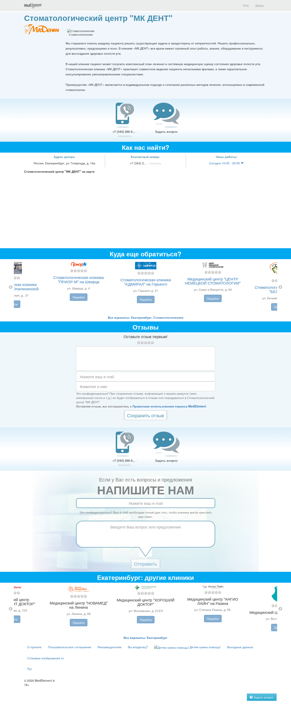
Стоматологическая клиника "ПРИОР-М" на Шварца (78, 279)
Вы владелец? (138, 647)
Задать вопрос (166, 131)
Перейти (79, 297)
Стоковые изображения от (45, 658)
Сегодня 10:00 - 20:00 (225, 163)
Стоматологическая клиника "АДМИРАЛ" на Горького (145, 282)
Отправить (145, 563)
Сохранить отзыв (145, 415)
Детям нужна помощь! (205, 647)
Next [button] (280, 287)
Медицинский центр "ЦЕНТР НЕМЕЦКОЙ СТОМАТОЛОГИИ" (213, 281)
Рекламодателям (109, 647)
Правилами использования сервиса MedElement (169, 406)
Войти (259, 5)
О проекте (34, 647)
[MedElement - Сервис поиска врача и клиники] (33, 5)
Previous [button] (11, 287)
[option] (145, 287)
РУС (245, 5)
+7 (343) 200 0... (124, 133)
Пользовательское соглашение (69, 647)
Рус (29, 669)
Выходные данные (240, 647)
